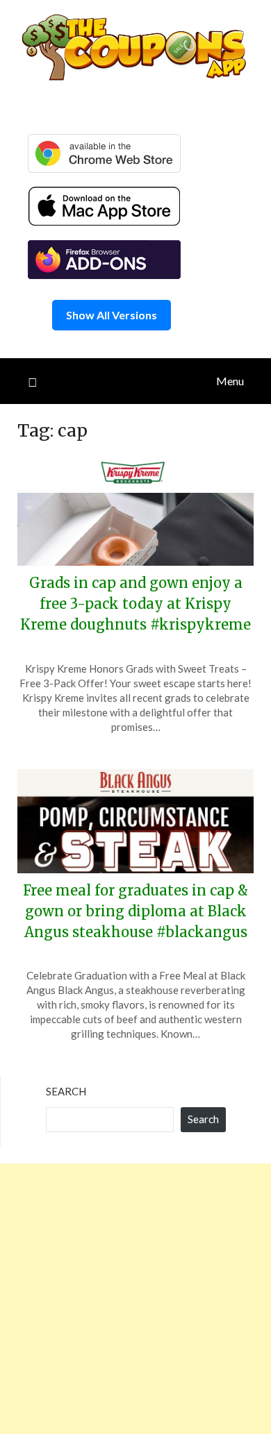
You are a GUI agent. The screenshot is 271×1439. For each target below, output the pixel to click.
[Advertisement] (135, 1298)
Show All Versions (111, 314)
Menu (230, 380)
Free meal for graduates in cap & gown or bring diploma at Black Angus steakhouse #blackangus (135, 911)
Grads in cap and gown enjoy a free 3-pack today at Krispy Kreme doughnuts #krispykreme (135, 603)
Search (66, 1091)
